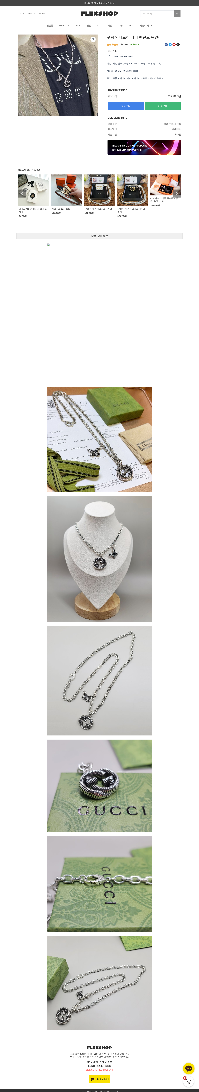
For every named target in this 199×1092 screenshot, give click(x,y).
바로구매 (162, 106)
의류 (78, 25)
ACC (131, 25)
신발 (89, 25)
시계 (99, 25)
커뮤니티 (144, 25)
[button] (93, 39)
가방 (120, 25)
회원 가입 (32, 13)
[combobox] (157, 13)
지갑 (110, 25)
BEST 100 (64, 25)
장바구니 (43, 13)
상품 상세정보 (99, 236)
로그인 (22, 13)
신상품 (49, 25)
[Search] (177, 13)
